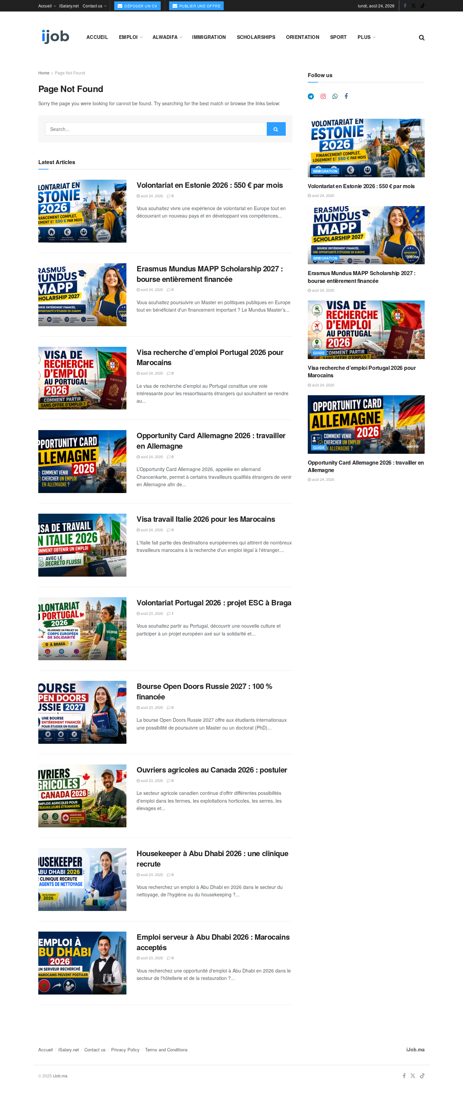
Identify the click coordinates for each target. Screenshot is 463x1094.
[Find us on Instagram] (323, 96)
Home (43, 72)
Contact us (92, 5)
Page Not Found (70, 72)
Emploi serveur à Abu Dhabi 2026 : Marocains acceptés (213, 942)
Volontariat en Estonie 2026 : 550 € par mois (210, 184)
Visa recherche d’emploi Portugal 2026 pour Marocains (210, 357)
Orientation (302, 37)
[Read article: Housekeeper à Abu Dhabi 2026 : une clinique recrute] (82, 879)
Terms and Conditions (166, 1049)
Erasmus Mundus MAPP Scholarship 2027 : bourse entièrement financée (210, 273)
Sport (338, 37)
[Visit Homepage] (55, 37)
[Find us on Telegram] (311, 96)
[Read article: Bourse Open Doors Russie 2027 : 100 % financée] (82, 712)
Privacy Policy (125, 1049)
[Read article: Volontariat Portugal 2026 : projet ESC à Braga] (82, 628)
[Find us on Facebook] (405, 6)
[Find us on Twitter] (413, 6)
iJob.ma (415, 1049)
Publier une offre (199, 5)
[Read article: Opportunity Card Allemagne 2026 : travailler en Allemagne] (82, 461)
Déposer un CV (140, 5)
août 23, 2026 (151, 613)
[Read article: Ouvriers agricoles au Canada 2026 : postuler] (82, 795)
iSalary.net (69, 5)
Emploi (128, 37)
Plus (364, 37)
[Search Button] (422, 36)
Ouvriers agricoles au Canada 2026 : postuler (212, 769)
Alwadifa (165, 37)
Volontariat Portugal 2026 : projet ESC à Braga (214, 602)
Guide (319, 353)
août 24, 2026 (151, 195)
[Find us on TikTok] (423, 6)
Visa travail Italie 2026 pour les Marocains (206, 518)
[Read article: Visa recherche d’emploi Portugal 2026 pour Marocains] (82, 378)
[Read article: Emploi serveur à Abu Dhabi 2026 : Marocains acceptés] (82, 963)
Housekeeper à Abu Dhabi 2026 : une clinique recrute (212, 858)
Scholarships (256, 37)
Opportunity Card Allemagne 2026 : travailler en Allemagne (211, 440)
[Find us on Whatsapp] (335, 96)
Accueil (45, 5)
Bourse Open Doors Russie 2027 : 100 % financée (205, 691)
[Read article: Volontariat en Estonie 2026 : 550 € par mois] (82, 211)
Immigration (209, 37)
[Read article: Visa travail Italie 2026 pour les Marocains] (82, 545)
